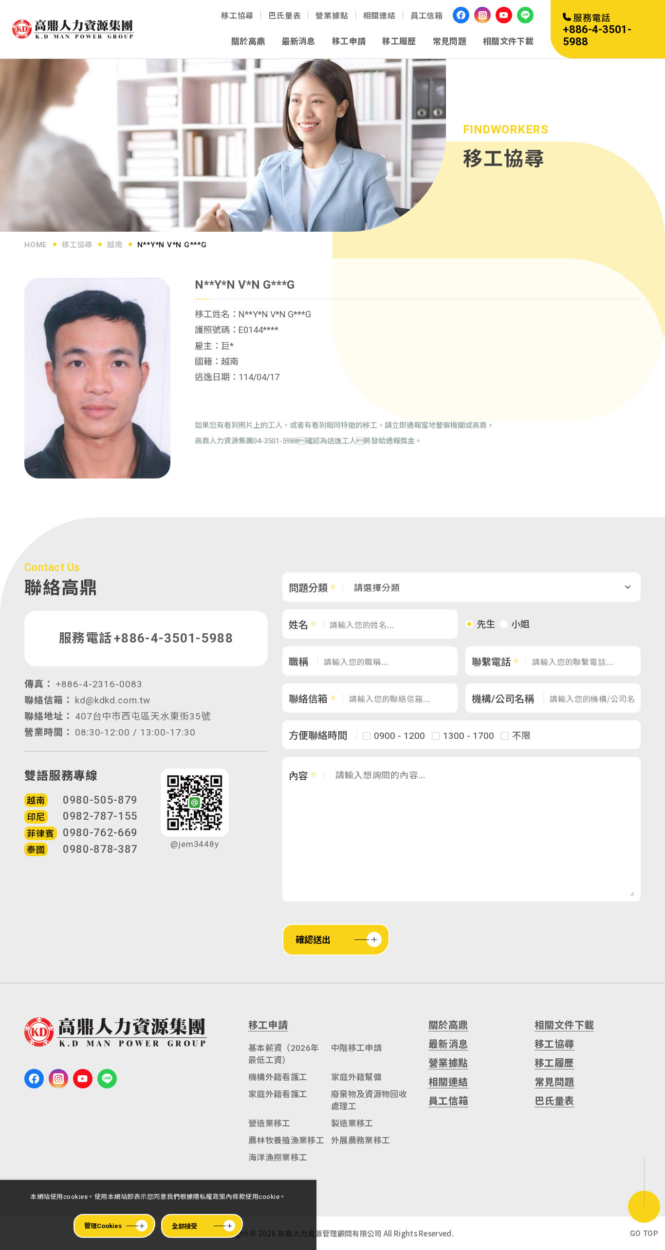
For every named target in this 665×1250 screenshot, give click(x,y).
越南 (115, 245)
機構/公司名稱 (503, 699)
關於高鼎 (248, 41)
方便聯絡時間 (318, 735)
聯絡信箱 (308, 699)
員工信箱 (426, 15)
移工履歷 (399, 41)
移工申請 (349, 41)
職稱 (298, 662)
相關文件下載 (508, 41)
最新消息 (298, 41)
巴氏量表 (284, 15)
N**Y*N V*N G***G (172, 245)
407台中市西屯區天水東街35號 (143, 716)
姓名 (298, 625)
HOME (35, 245)
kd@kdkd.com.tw (112, 700)
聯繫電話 (491, 662)
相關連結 (379, 15)
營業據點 (331, 15)
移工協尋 (237, 15)
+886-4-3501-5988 (173, 638)
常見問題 (449, 41)
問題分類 (308, 588)
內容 (298, 776)
